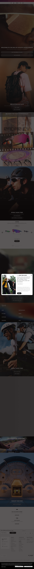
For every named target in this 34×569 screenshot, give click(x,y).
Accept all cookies (28, 566)
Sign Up (19, 293)
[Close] (31, 275)
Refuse (19, 566)
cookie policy (16, 565)
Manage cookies (3, 566)
